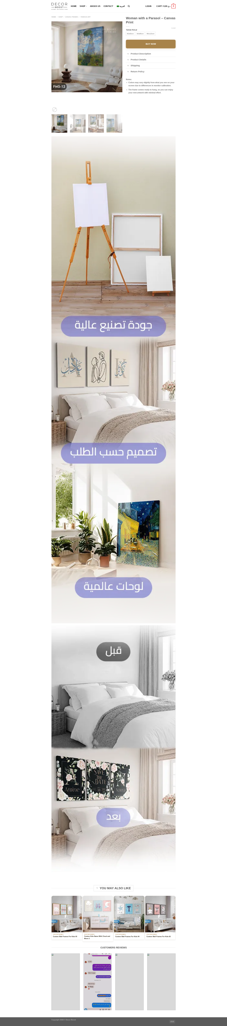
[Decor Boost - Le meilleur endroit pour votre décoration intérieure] (59, 6)
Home (74, 6)
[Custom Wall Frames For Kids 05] (67, 914)
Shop (82, 6)
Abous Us (95, 6)
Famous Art (86, 17)
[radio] (130, 33)
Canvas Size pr (131, 30)
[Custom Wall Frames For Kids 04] (129, 914)
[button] (129, 6)
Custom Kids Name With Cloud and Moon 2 (97, 937)
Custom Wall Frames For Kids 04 (127, 936)
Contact (108, 6)
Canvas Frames (71, 17)
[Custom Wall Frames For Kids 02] (160, 914)
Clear (173, 28)
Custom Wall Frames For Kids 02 (158, 936)
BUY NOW (151, 44)
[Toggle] (128, 53)
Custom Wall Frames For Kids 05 (65, 936)
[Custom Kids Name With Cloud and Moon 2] (98, 914)
